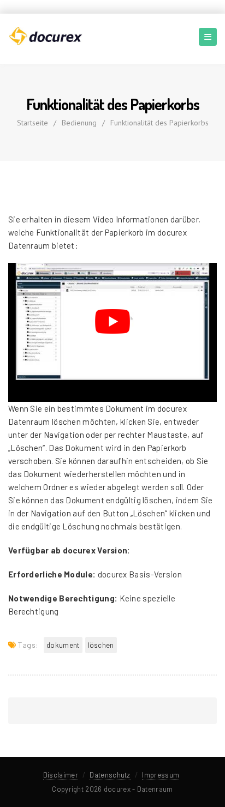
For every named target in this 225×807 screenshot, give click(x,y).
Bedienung (79, 123)
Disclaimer (60, 774)
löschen (101, 645)
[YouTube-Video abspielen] (112, 321)
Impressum (160, 774)
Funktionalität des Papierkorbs (159, 123)
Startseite (32, 123)
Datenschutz (110, 774)
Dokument (62, 645)
